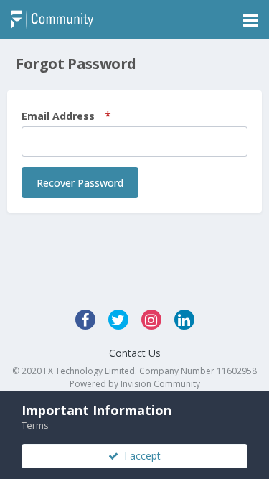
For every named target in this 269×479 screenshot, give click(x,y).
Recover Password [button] (80, 183)
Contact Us (135, 353)
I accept (139, 455)
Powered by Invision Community (135, 384)
